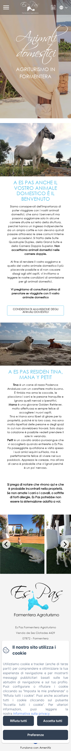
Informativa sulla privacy (31, 713)
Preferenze (35, 735)
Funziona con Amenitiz (35, 747)
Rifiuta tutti (18, 721)
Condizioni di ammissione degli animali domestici (35, 310)
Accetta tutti (52, 721)
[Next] (64, 544)
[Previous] (6, 544)
